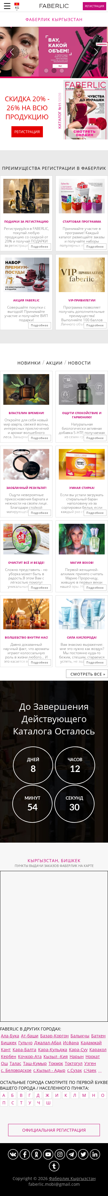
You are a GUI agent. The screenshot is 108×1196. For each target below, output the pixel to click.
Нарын (77, 1056)
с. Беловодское (16, 1070)
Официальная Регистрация (54, 1130)
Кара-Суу (78, 1049)
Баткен (98, 1036)
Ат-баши (29, 1036)
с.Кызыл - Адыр (49, 1070)
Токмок (56, 1063)
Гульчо (25, 1042)
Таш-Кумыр (35, 1063)
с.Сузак (74, 1070)
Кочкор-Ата (30, 1056)
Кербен (8, 1056)
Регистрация (94, 6)
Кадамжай (91, 1042)
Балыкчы (79, 1036)
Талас (15, 1063)
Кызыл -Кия (56, 1056)
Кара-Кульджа (52, 1049)
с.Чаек (90, 1070)
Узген (90, 1063)
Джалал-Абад (47, 1042)
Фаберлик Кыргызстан (72, 1178)
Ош (4, 1063)
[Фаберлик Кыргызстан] (54, 7)
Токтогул (73, 1063)
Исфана (71, 1042)
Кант (6, 1049)
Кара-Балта (24, 1049)
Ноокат (93, 1056)
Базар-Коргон (54, 1036)
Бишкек (8, 1042)
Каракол (97, 1049)
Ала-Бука (10, 1036)
